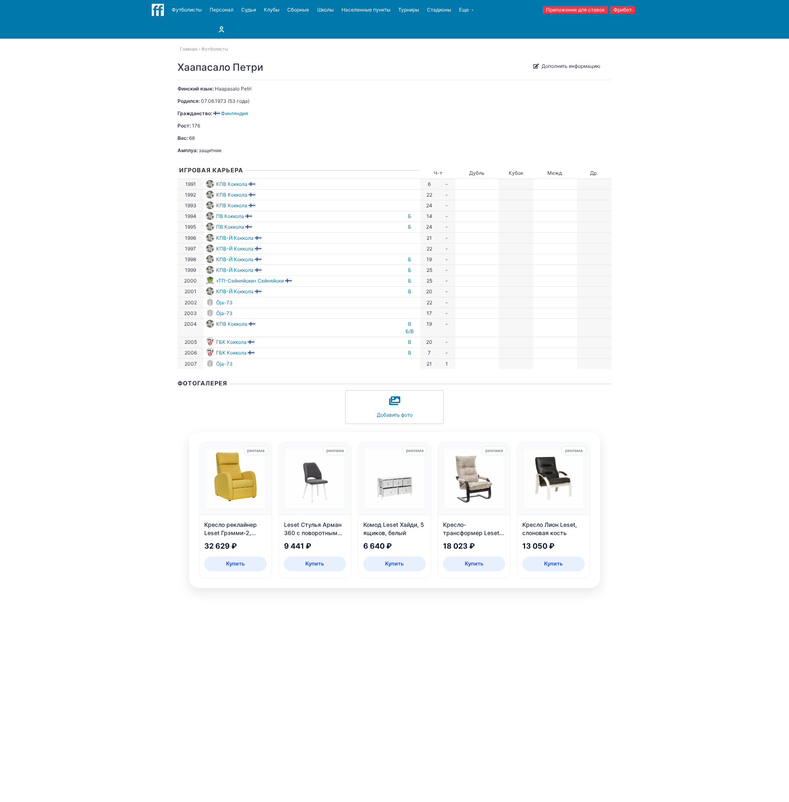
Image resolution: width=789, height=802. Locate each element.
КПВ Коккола (231, 184)
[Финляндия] (252, 184)
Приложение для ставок (575, 10)
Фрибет (623, 10)
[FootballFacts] (158, 10)
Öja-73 (224, 302)
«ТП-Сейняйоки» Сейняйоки (250, 281)
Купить (235, 563)
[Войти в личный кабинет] (221, 29)
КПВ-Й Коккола (235, 238)
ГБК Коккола (231, 342)
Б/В (410, 331)
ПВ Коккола (230, 216)
